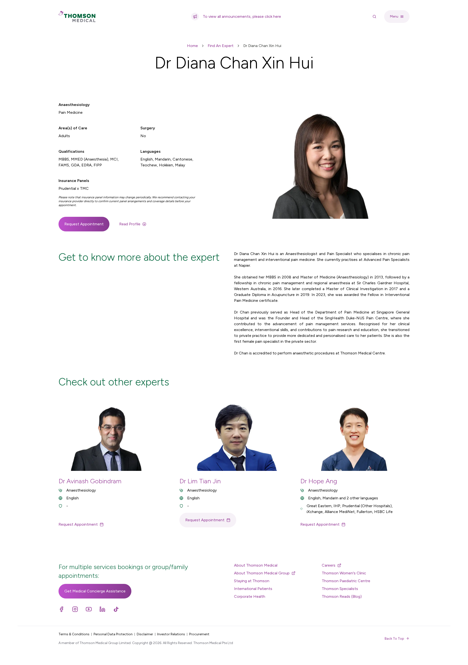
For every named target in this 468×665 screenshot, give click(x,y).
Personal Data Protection (113, 634)
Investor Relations (171, 634)
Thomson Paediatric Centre (346, 581)
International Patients (253, 588)
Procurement (199, 634)
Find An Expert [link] (221, 45)
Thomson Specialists (340, 588)
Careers (328, 565)
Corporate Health (249, 596)
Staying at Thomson (251, 581)
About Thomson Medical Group (262, 573)
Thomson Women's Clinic (344, 573)
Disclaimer (145, 634)
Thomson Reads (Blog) (342, 596)
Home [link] (192, 45)
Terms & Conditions (73, 634)
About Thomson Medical (255, 565)
